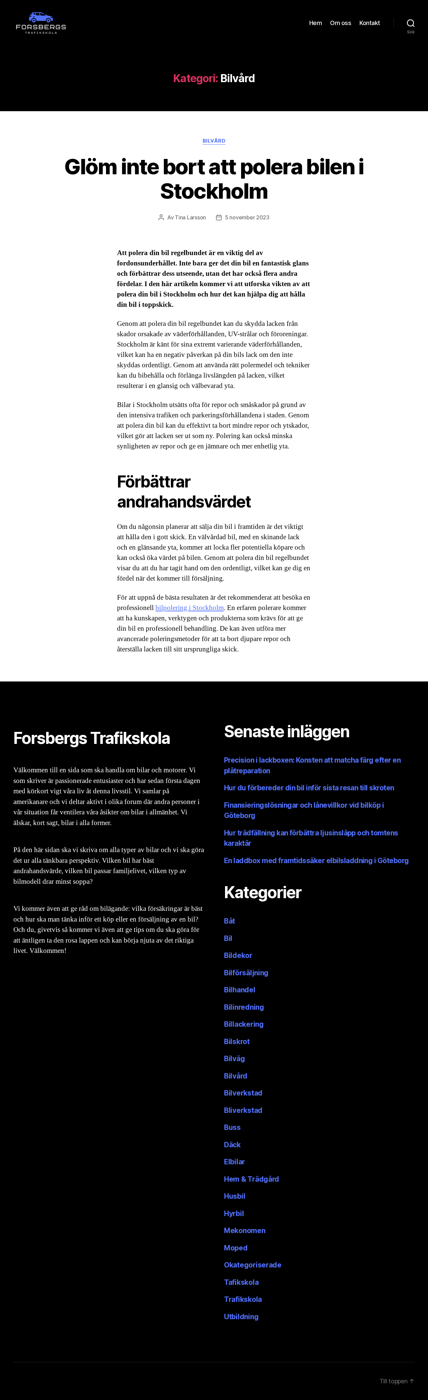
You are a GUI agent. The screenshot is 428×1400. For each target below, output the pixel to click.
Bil (228, 938)
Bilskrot (237, 1041)
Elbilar (234, 1162)
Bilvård (214, 141)
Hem (315, 22)
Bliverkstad (243, 1110)
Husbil (234, 1196)
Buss (232, 1127)
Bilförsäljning (246, 973)
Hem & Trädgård (251, 1179)
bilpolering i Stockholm (189, 607)
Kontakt (369, 22)
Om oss (340, 22)
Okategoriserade (253, 1265)
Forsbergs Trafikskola (67, 1381)
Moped (236, 1248)
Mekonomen (244, 1230)
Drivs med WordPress (136, 1381)
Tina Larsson (190, 217)
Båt (229, 921)
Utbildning (241, 1317)
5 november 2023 (247, 217)
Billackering (244, 1024)
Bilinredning (244, 1007)
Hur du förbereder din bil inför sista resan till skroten (309, 788)
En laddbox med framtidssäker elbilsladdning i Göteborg (316, 860)
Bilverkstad (243, 1093)
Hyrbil (234, 1213)
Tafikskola (241, 1282)
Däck (232, 1145)
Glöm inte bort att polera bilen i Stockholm (213, 179)
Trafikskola (243, 1299)
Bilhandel (239, 990)
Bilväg (234, 1058)
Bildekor (238, 955)
